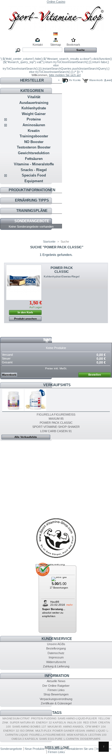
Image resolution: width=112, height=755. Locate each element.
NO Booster (33, 142)
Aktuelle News (56, 681)
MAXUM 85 (56, 418)
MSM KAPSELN (77, 734)
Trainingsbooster (34, 136)
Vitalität (33, 97)
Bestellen (94, 374)
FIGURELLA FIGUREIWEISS (56, 414)
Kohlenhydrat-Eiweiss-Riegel (61, 276)
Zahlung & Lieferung (56, 666)
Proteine (34, 119)
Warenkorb (54, 340)
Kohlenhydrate (33, 108)
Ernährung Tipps (32, 200)
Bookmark (73, 44)
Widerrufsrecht (56, 662)
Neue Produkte (35, 748)
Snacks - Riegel (34, 170)
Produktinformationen (32, 190)
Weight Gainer (34, 114)
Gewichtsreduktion (33, 153)
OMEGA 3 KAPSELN (24, 738)
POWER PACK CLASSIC (62, 270)
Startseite (49, 241)
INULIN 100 (74, 722)
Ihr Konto (75, 80)
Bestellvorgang (56, 648)
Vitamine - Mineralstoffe (34, 164)
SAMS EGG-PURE (51, 738)
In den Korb (25, 312)
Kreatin (34, 131)
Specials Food (34, 175)
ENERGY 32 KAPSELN (51, 722)
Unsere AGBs (56, 644)
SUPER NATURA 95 (22, 722)
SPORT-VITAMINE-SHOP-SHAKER (56, 426)
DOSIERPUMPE (90, 738)
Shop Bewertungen (56, 694)
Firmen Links (56, 690)
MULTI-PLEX (43, 730)
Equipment (33, 181)
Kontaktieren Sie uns (80, 748)
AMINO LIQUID (95, 730)
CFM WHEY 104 (95, 726)
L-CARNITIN (71, 738)
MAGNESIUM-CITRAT (16, 718)
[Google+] (56, 557)
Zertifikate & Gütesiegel (56, 703)
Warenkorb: (96, 80)
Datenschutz (56, 653)
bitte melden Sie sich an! (65, 75)
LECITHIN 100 (97, 734)
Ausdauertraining (33, 103)
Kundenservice (57, 639)
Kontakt (38, 44)
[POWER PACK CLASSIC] (24, 282)
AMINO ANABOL (73, 726)
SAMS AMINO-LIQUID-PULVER (77, 718)
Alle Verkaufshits (25, 436)
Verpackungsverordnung (56, 699)
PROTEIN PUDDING (44, 718)
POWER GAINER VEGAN (68, 730)
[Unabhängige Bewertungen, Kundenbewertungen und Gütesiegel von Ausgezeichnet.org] (50, 564)
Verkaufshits (57, 385)
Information (57, 676)
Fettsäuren (34, 159)
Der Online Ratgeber (56, 685)
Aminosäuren (34, 125)
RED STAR (90, 722)
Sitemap (55, 44)
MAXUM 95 (55, 726)
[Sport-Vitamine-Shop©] (56, 17)
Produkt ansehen (25, 318)
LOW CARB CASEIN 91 (56, 431)
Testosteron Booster (34, 147)
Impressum (56, 657)
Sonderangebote (31, 221)
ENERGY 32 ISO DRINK (18, 730)
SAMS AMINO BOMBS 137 (29, 726)
